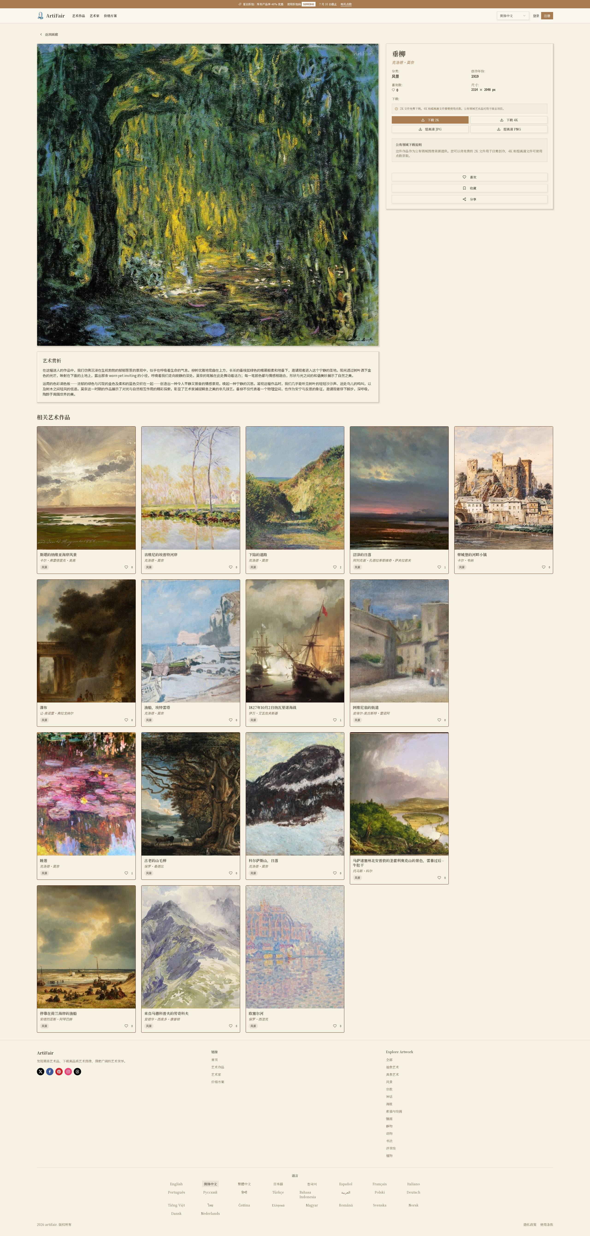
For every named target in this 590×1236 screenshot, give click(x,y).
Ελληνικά (278, 1205)
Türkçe (278, 1192)
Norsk (414, 1205)
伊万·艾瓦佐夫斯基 (263, 713)
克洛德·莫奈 (403, 62)
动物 (389, 1133)
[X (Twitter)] (40, 1071)
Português (176, 1192)
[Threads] (77, 1071)
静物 (389, 1126)
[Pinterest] (59, 1071)
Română (346, 1205)
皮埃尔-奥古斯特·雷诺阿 (371, 713)
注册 (547, 15)
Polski (380, 1192)
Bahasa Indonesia (308, 1194)
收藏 (473, 188)
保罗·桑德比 (154, 866)
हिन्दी (244, 1192)
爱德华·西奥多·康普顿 (162, 1019)
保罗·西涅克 (258, 1019)
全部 (389, 1059)
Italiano (413, 1184)
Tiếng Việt (176, 1205)
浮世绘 (391, 1148)
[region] (207, 195)
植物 (389, 1155)
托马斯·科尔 (362, 870)
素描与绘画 (394, 1111)
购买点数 (346, 4)
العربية (345, 1192)
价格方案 (110, 15)
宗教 (389, 1089)
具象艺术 (392, 1074)
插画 (389, 1118)
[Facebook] (49, 1071)
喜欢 (473, 177)
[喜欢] (126, 567)
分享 (473, 199)
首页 (214, 1059)
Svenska (379, 1205)
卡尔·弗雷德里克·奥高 (57, 560)
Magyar (312, 1205)
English (176, 1184)
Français (380, 1184)
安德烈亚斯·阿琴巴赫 (56, 1019)
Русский (210, 1192)
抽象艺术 (392, 1067)
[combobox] (513, 16)
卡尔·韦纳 (465, 560)
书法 (389, 1140)
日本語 (278, 1184)
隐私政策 (530, 1224)
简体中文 (210, 1184)
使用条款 (546, 1224)
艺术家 (94, 15)
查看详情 (48, 543)
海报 (389, 1104)
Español (345, 1184)
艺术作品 (78, 15)
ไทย (210, 1205)
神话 (389, 1096)
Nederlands (210, 1213)
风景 (395, 76)
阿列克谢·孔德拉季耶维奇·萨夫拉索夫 (382, 560)
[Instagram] (68, 1071)
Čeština (244, 1205)
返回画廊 (51, 34)
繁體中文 (244, 1184)
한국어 (312, 1184)
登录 (536, 15)
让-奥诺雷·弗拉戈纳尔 (56, 713)
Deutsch (413, 1192)
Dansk (176, 1213)
